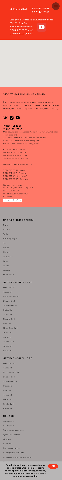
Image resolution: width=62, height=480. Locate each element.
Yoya (5, 243)
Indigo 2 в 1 (8, 310)
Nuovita (6, 252)
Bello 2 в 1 (7, 350)
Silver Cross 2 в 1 (10, 328)
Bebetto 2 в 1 (9, 301)
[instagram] (11, 117)
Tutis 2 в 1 (7, 332)
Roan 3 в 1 (7, 390)
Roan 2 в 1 (7, 323)
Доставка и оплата (11, 434)
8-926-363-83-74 (10, 149)
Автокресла (8, 421)
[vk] (5, 117)
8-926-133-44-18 (40, 8)
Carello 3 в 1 (8, 404)
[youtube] (17, 117)
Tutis (5, 234)
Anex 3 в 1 (7, 368)
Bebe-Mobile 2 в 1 (11, 296)
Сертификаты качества (13, 452)
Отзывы (7, 439)
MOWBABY (8, 275)
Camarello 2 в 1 (10, 305)
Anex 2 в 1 (7, 292)
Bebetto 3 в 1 (9, 377)
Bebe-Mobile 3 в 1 (11, 372)
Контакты (7, 443)
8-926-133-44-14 (10, 155)
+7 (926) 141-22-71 (12, 126)
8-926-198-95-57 (10, 158)
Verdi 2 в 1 (7, 337)
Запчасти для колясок (13, 430)
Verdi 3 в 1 (7, 399)
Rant (5, 225)
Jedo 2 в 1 (7, 314)
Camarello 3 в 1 (10, 381)
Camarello (8, 256)
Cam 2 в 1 (7, 346)
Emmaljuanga (10, 238)
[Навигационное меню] (56, 6)
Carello (6, 265)
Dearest (6, 270)
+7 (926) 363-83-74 (12, 129)
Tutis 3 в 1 (7, 395)
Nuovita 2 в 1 (9, 319)
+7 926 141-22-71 (12, 200)
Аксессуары (8, 425)
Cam (5, 261)
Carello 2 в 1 (8, 341)
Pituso (6, 247)
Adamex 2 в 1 (9, 287)
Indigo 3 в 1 (8, 386)
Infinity (6, 229)
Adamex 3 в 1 (9, 363)
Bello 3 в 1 (7, 408)
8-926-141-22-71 (40, 12)
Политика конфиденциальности (18, 457)
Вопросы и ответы (11, 448)
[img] (41, 27)
